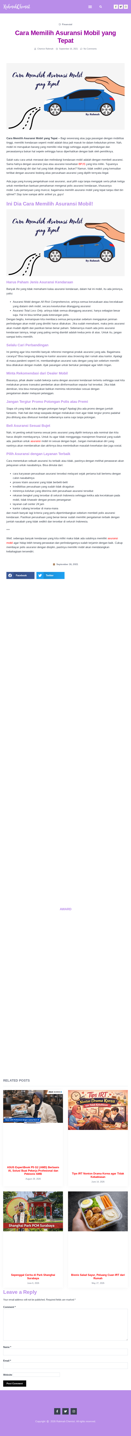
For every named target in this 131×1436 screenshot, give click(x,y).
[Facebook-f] (116, 7)
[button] (90, 7)
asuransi (36, 441)
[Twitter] (121, 7)
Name (7, 1347)
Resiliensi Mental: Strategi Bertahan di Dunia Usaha (50, 895)
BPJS (82, 164)
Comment (9, 1307)
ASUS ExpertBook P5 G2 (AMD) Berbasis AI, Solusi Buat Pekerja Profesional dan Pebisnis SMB (50, 851)
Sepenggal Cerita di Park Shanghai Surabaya (49, 872)
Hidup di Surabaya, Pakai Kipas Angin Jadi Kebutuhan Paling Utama (94, 896)
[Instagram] (126, 7)
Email (7, 1360)
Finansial (67, 24)
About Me (66, 674)
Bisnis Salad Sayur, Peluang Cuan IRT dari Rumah (92, 873)
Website (7, 1374)
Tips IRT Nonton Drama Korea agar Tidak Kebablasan (93, 850)
